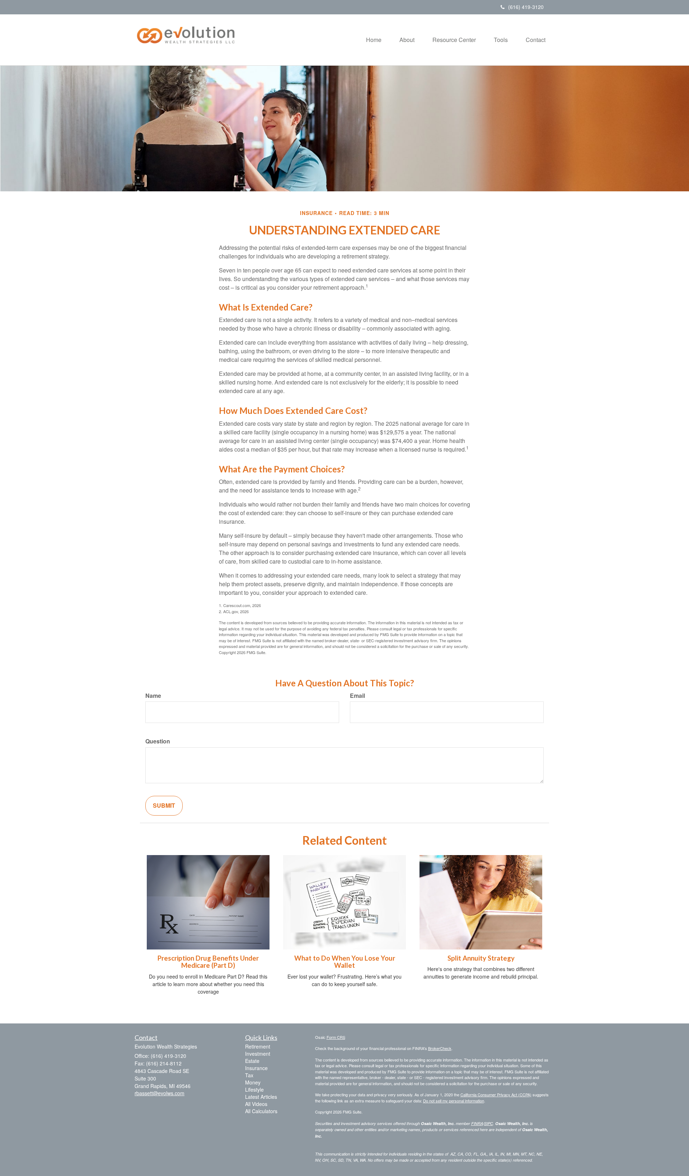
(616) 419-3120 (526, 6)
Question (157, 741)
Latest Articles (261, 1096)
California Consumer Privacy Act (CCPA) (495, 1094)
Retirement (257, 1046)
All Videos (256, 1103)
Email (357, 696)
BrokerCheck (439, 1048)
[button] (406, 40)
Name (153, 696)
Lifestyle (254, 1089)
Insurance (256, 1068)
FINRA (477, 1123)
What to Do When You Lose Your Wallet (344, 962)
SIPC (488, 1123)
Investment (257, 1053)
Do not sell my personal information (453, 1100)
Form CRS (336, 1037)
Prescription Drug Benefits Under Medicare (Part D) (208, 962)
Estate (252, 1060)
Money (253, 1082)
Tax (249, 1075)
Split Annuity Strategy (481, 958)
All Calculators (261, 1111)
